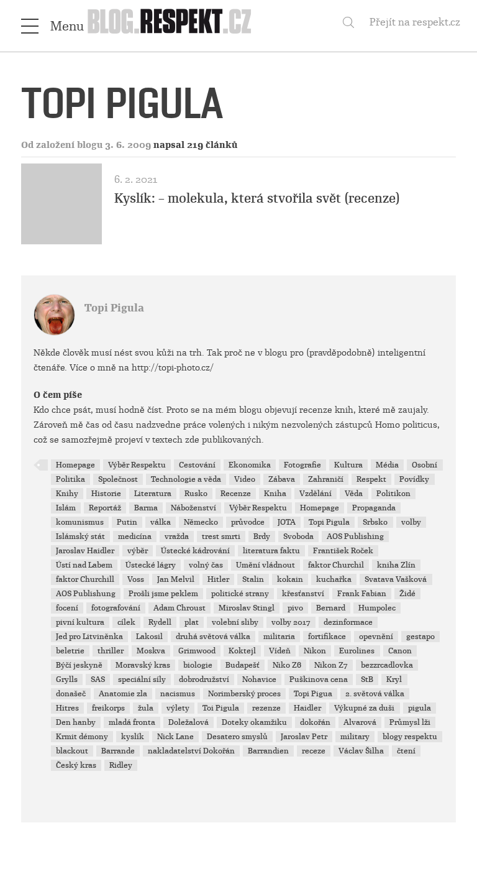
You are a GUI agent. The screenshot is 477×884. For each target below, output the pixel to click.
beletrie (70, 651)
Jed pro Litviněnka (89, 637)
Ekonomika (250, 465)
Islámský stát (80, 536)
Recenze (235, 494)
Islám (66, 508)
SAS (98, 679)
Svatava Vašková (396, 579)
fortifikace (327, 637)
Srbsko (375, 522)
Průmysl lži (409, 722)
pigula (419, 708)
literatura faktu (271, 551)
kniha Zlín (396, 565)
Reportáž (105, 508)
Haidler (307, 708)
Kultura (348, 465)
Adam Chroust (179, 608)
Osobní (424, 465)
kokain (290, 579)
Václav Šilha (361, 751)
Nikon (315, 651)
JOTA (287, 522)
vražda (177, 536)
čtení (406, 751)
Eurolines (357, 651)
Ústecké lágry (150, 565)
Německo (201, 522)
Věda (354, 494)
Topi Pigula (114, 308)
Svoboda (298, 536)
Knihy (67, 494)
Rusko (195, 494)
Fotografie (302, 465)
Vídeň (280, 651)
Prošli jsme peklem (163, 594)
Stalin (253, 579)
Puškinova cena (318, 679)
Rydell (159, 622)
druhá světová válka (213, 637)
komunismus (80, 522)
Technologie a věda (186, 479)
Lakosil (149, 637)
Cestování (197, 465)
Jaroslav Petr (304, 737)
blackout (72, 751)
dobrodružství (204, 679)
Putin (127, 522)
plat (191, 622)
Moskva (151, 651)
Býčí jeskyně (79, 665)
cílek (126, 622)
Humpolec (377, 608)
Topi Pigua (313, 694)
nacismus (177, 694)
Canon (400, 651)
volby (411, 522)
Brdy (261, 536)
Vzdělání (315, 494)
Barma (146, 508)
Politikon (393, 494)
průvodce (248, 522)
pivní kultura (80, 622)
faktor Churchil (336, 565)
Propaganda (374, 508)
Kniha (275, 494)
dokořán (315, 722)
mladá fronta (132, 722)
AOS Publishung (86, 594)
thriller (111, 651)
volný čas (206, 565)
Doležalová (188, 722)
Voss (135, 579)
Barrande (118, 751)
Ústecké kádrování (195, 551)
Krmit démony (82, 737)
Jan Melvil (175, 579)
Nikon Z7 (331, 665)
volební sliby (235, 622)
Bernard (330, 608)
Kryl (394, 679)
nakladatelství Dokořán (191, 751)
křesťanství (303, 594)
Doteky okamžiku (254, 722)
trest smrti (221, 536)
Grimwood (197, 651)
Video (244, 479)
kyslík (132, 737)
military (355, 737)
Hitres (67, 708)
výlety (177, 708)
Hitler (218, 579)
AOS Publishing (355, 536)
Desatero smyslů (237, 737)
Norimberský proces (244, 694)
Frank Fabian (361, 594)
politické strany (240, 594)
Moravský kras (143, 665)
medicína (135, 536)
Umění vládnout (265, 565)
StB (367, 679)
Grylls (67, 679)
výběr (137, 551)
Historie (106, 494)
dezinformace (348, 622)
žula (145, 708)
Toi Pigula (220, 708)
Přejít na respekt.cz (415, 22)
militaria (279, 637)
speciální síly (142, 679)
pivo (295, 608)
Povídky (414, 479)
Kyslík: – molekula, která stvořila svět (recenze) (257, 198)
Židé (407, 594)
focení (67, 608)
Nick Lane (175, 737)
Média (387, 465)
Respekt (371, 479)
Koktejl (242, 651)
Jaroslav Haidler (85, 551)
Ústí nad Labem (84, 565)
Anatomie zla (123, 694)
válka (160, 522)
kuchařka (334, 579)
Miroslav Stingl (247, 608)
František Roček (343, 551)
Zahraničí (325, 479)
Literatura (152, 494)
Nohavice (259, 679)
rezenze (266, 708)
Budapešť (242, 665)
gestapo (420, 637)
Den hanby (76, 722)
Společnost (118, 479)
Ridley (120, 765)
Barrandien (268, 751)
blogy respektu (410, 737)
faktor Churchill (85, 579)
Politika (70, 479)
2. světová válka (374, 694)
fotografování (115, 608)
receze (313, 751)
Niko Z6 (287, 665)
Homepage (75, 465)
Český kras (76, 765)
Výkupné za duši (364, 708)
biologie (197, 665)
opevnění (376, 637)
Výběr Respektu (137, 465)
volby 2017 (291, 622)
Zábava (281, 479)
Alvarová (359, 722)
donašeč (71, 694)
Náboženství (193, 508)
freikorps (108, 708)
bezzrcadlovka (387, 665)
